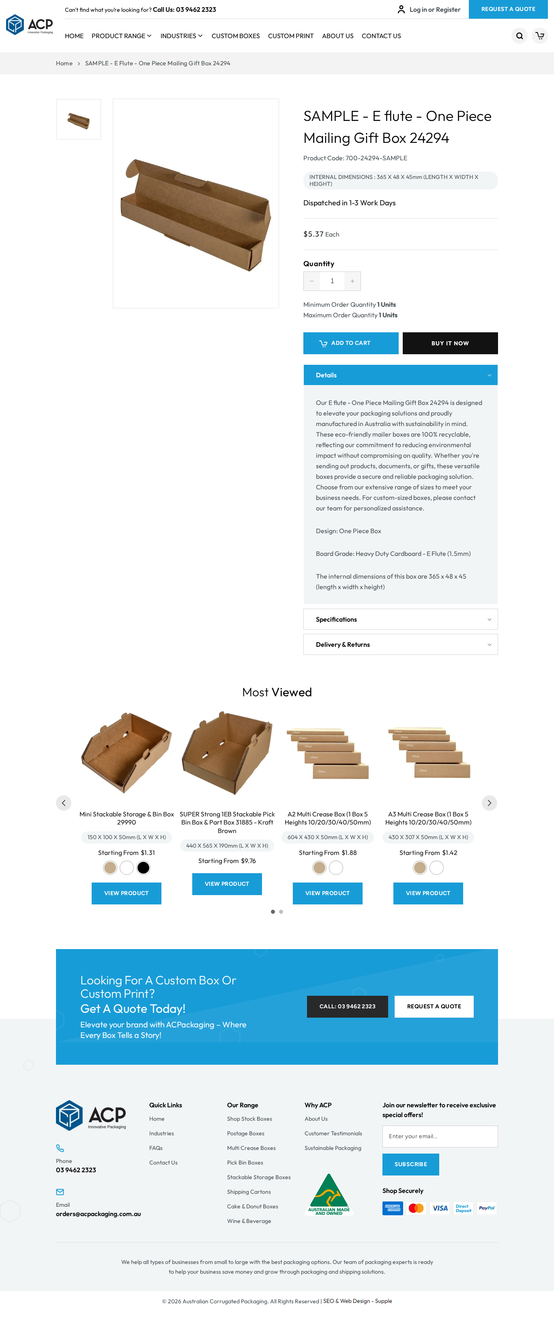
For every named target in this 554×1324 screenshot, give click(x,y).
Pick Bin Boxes (245, 1162)
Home (74, 36)
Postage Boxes (245, 1133)
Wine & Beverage (249, 1221)
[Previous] (63, 803)
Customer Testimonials (333, 1133)
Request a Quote (434, 1006)
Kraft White (126, 867)
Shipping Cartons (249, 1192)
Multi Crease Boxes (251, 1148)
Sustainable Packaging (333, 1148)
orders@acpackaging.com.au (98, 1214)
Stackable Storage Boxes (259, 1177)
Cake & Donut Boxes (252, 1206)
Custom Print (291, 36)
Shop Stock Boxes (249, 1119)
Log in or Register (435, 9)
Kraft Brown (110, 867)
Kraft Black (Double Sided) (143, 867)
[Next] (489, 803)
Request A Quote (508, 9)
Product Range (118, 36)
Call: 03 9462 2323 (348, 1006)
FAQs (156, 1148)
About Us (338, 36)
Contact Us (381, 36)
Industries (178, 36)
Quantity (318, 263)
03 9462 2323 (196, 9)
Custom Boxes (236, 36)
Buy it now (450, 343)
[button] (519, 36)
